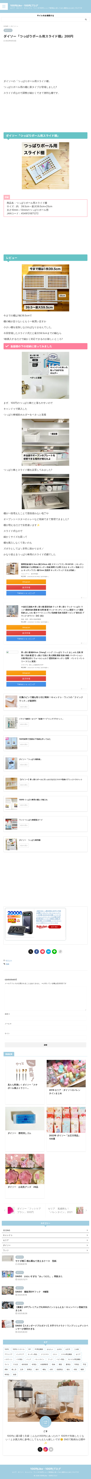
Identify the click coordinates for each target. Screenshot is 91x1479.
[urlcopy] (60, 951)
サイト (7, 1033)
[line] (54, 951)
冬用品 (34, 1364)
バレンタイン (39, 1359)
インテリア (20, 1354)
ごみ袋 (76, 1349)
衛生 (68, 1369)
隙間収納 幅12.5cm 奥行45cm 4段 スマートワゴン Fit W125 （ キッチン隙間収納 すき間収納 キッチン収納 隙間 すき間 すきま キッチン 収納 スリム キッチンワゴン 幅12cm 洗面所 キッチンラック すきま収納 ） (52, 567)
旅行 (37, 1369)
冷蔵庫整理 (44, 1364)
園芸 (60, 1364)
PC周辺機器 (39, 1349)
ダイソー (9, 960)
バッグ (28, 1359)
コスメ (55, 1354)
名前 (7, 1014)
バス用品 (19, 1359)
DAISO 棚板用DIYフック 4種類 (31, 1291)
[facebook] (36, 951)
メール (8, 1024)
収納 (7, 964)
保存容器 (25, 1364)
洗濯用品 (60, 1369)
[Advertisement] (45, 60)
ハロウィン (8, 1359)
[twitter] (30, 951)
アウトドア (8, 1354)
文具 (21, 1369)
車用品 (7, 1374)
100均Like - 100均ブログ (24, 5)
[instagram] (45, 1449)
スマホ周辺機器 (66, 1354)
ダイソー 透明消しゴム (19, 1133)
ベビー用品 (60, 1359)
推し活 (14, 1369)
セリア (78, 1354)
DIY (29, 1349)
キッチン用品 (32, 1354)
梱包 (44, 1369)
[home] (51, 1449)
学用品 (76, 1364)
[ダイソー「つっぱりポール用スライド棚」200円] (48, 951)
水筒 (51, 1369)
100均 (7, 1349)
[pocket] (42, 951)
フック (50, 1359)
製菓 (82, 1369)
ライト (7, 1364)
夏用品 (68, 1364)
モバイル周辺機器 (74, 1359)
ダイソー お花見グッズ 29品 (23, 1187)
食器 (14, 1374)
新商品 (29, 1369)
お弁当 (59, 1349)
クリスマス (45, 1354)
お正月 (68, 1349)
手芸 (84, 1364)
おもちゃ (50, 1349)
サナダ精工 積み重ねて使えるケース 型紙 (35, 1261)
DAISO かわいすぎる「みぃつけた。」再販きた (39, 1276)
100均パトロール (19, 1349)
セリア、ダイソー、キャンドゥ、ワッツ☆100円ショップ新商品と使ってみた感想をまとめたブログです (45, 1472)
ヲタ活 (15, 1364)
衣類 (75, 1369)
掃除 (6, 1369)
